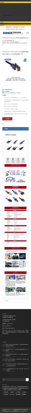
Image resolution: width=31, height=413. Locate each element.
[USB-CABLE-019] (15, 69)
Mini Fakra (12, 394)
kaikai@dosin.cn (21, 29)
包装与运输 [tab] (6, 300)
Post (25, 411)
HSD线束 (12, 392)
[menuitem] (23, 33)
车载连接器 (18, 394)
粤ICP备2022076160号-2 (6, 411)
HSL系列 (24, 392)
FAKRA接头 (5, 394)
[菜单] (27, 33)
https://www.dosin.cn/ (7, 15)
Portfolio (19, 411)
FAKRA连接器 (14, 411)
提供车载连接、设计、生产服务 (18, 27)
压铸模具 (24, 394)
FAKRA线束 (5, 392)
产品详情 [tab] (6, 128)
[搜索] (23, 33)
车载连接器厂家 (9, 27)
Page (23, 411)
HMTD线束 (18, 392)
